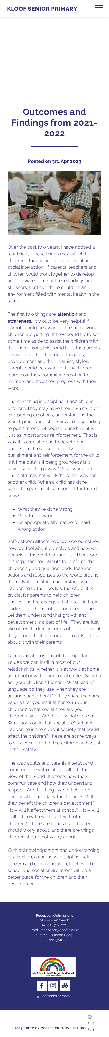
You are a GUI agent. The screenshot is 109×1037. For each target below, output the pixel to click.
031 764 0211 (57, 925)
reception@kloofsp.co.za (60, 930)
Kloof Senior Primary (42, 9)
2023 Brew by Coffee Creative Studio (50, 1028)
